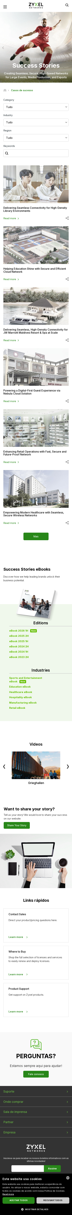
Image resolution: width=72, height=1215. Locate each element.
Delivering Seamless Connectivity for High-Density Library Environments (35, 209)
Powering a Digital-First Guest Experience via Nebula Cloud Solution (31, 392)
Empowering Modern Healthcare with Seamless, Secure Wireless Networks (33, 514)
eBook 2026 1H (22, 630)
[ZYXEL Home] (36, 5)
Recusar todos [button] (52, 1200)
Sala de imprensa (15, 1112)
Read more (9, 218)
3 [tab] (39, 77)
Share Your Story (16, 825)
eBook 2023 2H (19, 657)
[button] (36, 1209)
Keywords (9, 146)
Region (7, 130)
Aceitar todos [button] (19, 1200)
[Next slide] (68, 47)
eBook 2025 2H (19, 635)
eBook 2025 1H (18, 641)
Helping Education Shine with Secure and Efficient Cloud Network (34, 270)
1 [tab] (32, 77)
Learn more (16, 937)
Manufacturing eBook (23, 702)
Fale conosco (36, 1074)
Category (8, 99)
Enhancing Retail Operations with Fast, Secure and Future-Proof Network (34, 453)
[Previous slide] (4, 47)
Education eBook (20, 686)
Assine (52, 1168)
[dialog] (36, 1194)
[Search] (66, 5)
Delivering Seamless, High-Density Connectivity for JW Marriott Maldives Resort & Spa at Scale (35, 331)
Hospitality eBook (20, 697)
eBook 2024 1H (18, 651)
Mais (36, 536)
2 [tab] (36, 77)
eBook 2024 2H (19, 646)
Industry (8, 115)
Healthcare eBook (20, 692)
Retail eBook (17, 707)
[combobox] (67, 1178)
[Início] (5, 90)
